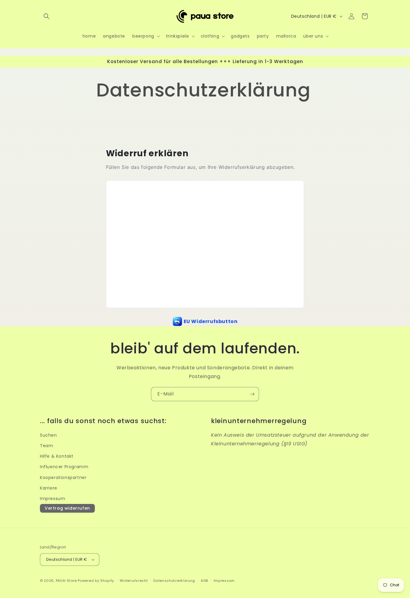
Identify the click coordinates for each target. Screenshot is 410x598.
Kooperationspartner (63, 477)
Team (46, 446)
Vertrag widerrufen (67, 508)
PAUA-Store (66, 580)
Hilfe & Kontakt (57, 456)
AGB (204, 580)
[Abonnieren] (252, 394)
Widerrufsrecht (134, 580)
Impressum (52, 499)
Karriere (48, 488)
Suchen (48, 435)
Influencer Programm (64, 467)
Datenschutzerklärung (174, 580)
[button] (46, 16)
